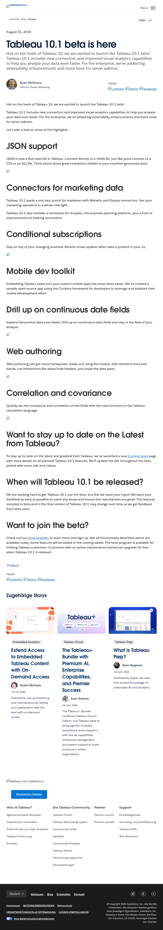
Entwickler (63, 894)
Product (32, 19)
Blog (23, 19)
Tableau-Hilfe (128, 829)
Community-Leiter (65, 829)
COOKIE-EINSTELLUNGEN (73, 912)
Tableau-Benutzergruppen (70, 822)
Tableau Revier (62, 850)
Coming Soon (138, 456)
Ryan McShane (31, 83)
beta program (38, 538)
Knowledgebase (129, 815)
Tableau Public (63, 815)
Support (125, 807)
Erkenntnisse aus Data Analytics (28, 829)
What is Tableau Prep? (131, 653)
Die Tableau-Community (71, 807)
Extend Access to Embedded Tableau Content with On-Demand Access (30, 663)
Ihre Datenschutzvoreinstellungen (34, 918)
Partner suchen (104, 815)
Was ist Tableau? (19, 807)
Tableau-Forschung (19, 836)
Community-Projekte (66, 843)
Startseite (14, 19)
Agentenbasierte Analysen (24, 815)
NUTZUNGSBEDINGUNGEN (38, 905)
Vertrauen (37, 894)
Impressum (13, 905)
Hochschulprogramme (67, 858)
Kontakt (12, 843)
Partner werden (104, 822)
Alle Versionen (128, 836)
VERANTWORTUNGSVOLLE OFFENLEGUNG (31, 912)
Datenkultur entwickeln (22, 822)
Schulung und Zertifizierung (137, 822)
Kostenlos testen (29, 794)
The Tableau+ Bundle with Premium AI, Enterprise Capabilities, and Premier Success (77, 670)
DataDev (58, 836)
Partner (99, 807)
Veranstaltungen (64, 865)
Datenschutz (64, 905)
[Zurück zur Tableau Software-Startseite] (20, 4)
